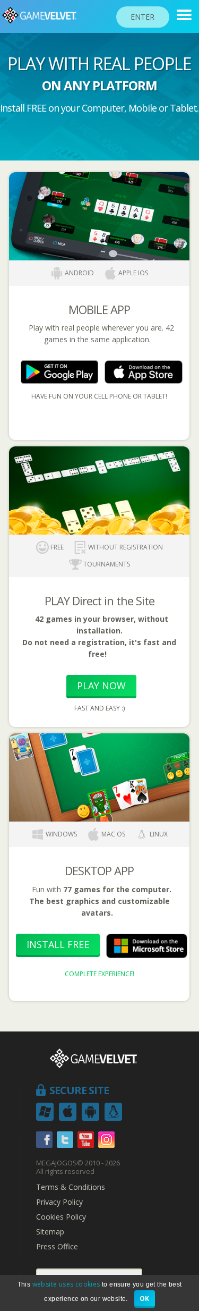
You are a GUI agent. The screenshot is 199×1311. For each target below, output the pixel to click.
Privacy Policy (59, 1202)
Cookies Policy (61, 1216)
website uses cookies (66, 1284)
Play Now (101, 685)
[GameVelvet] (184, 14)
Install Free (58, 944)
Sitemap (50, 1231)
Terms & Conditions (70, 1187)
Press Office (57, 1246)
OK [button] (145, 1298)
